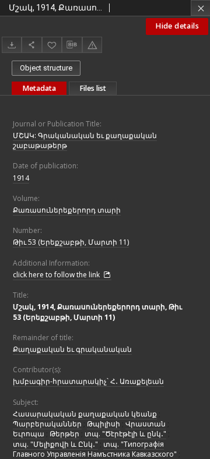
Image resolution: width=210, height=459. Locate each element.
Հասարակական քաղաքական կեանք (85, 414)
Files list (92, 88)
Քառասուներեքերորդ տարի (67, 210)
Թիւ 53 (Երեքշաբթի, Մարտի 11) (71, 242)
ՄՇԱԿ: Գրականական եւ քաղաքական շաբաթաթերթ (85, 140)
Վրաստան (145, 424)
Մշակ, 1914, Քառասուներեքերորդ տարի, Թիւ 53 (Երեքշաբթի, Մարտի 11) (97, 312)
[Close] (200, 8)
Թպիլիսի (103, 424)
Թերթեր (64, 434)
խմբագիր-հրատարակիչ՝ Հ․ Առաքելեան (88, 381)
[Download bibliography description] (72, 45)
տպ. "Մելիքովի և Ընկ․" (55, 444)
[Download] (12, 44)
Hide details (177, 26)
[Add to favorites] (52, 44)
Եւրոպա (28, 434)
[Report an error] (92, 44)
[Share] (31, 44)
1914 (21, 178)
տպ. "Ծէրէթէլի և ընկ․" (125, 434)
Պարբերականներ (47, 424)
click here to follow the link (57, 275)
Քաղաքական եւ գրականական (72, 349)
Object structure (46, 67)
